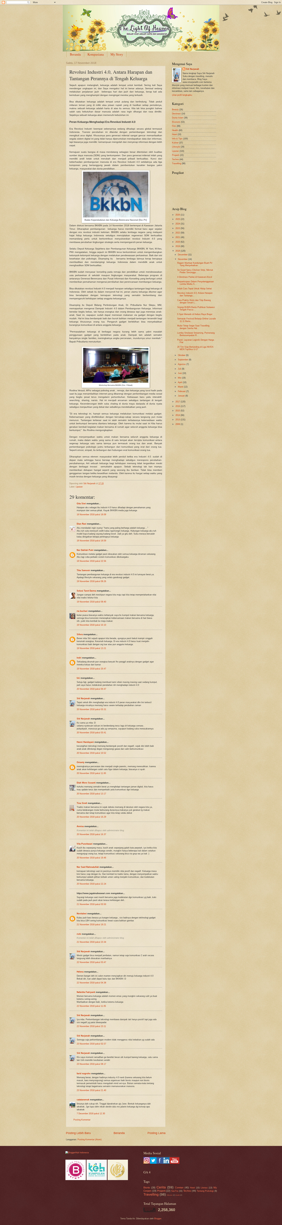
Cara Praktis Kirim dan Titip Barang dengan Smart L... (194, 301)
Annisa (80, 826)
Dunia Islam (177, 117)
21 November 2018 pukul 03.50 (91, 904)
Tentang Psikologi (205, 1191)
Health (175, 130)
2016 (178, 406)
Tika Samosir (83, 570)
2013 (178, 419)
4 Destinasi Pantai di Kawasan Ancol (194, 277)
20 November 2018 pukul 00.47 (91, 689)
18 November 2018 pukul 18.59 (91, 540)
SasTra (174, 1191)
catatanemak (83, 1099)
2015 (178, 410)
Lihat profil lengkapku (182, 95)
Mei (180, 378)
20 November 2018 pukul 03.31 (91, 709)
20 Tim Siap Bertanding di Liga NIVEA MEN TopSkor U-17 (195, 348)
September (183, 359)
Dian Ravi (81, 524)
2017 (178, 401)
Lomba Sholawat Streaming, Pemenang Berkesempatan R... (196, 334)
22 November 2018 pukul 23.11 (91, 1026)
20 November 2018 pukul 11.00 (91, 773)
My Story (116, 54)
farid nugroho (84, 1073)
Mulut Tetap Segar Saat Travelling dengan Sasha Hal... (193, 326)
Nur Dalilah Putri (85, 550)
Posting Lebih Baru (78, 1133)
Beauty (175, 109)
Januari (181, 396)
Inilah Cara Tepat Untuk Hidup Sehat (194, 288)
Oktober (182, 355)
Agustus (182, 364)
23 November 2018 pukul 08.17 (91, 1064)
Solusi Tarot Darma (86, 591)
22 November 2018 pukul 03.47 (91, 962)
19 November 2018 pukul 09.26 (91, 581)
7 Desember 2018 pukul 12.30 (91, 1113)
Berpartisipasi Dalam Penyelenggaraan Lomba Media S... (195, 282)
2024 (178, 223)
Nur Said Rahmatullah (88, 867)
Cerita (161, 1187)
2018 (178, 251)
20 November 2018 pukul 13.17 (91, 793)
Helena (80, 971)
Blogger (157, 1218)
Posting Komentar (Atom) (90, 1139)
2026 (178, 215)
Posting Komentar (81, 1119)
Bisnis (146, 1187)
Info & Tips (177, 138)
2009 (178, 424)
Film (174, 126)
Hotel (174, 134)
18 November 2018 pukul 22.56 (91, 561)
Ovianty (80, 762)
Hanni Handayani (85, 742)
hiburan (169, 1195)
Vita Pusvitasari (85, 844)
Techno (175, 159)
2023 (178, 228)
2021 (178, 237)
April (180, 382)
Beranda (75, 54)
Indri (79, 658)
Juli (180, 369)
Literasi (204, 1187)
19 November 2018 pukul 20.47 (91, 668)
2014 (178, 415)
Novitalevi (82, 913)
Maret (181, 387)
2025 (178, 219)
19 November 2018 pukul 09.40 (91, 601)
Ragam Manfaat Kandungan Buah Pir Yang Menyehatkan (194, 264)
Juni (180, 373)
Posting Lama (156, 1133)
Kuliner (175, 142)
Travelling (176, 163)
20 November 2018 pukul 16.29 (91, 817)
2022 (178, 232)
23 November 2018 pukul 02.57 (91, 1044)
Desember (183, 254)
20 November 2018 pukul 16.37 (91, 834)
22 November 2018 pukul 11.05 (91, 1006)
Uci (78, 678)
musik (177, 1195)
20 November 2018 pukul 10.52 (91, 753)
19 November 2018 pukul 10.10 (91, 625)
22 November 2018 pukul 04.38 (91, 982)
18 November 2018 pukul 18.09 (91, 514)
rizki (79, 934)
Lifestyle (176, 147)
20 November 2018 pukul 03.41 (91, 732)
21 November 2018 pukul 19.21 (91, 924)
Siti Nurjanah (83, 698)
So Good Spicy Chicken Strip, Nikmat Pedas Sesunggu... (195, 271)
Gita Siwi (81, 503)
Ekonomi (176, 122)
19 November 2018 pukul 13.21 (91, 648)
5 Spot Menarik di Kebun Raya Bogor (194, 314)
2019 (178, 246)
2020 (178, 242)
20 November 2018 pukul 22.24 (91, 884)
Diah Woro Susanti (86, 782)
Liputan (79, 486)
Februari (182, 391)
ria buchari (82, 611)
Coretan (179, 1187)
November (183, 259)
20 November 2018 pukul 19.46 (91, 857)
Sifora (80, 634)
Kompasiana (95, 54)
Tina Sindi (82, 803)
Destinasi (176, 113)
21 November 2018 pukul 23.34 (91, 942)
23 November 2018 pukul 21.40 (91, 1090)
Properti (175, 155)
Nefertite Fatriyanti (86, 992)
